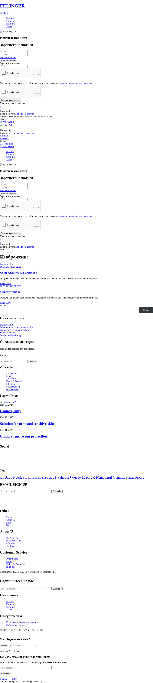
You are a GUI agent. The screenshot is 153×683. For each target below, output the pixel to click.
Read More (5, 283)
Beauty (9, 376)
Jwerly (75, 477)
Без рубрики (12, 389)
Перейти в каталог (24, 113)
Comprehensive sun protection (18, 272)
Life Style (10, 384)
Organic (119, 477)
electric (48, 477)
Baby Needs (13, 477)
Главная (4, 264)
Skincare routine (10, 291)
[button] (76, 108)
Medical (88, 477)
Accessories (11, 373)
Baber (2, 478)
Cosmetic (31, 478)
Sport (139, 477)
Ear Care (38, 478)
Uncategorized (13, 386)
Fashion (62, 477)
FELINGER (12, 6)
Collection (11, 378)
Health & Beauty (14, 381)
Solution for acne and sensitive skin (16, 327)
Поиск (3, 305)
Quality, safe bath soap (10, 335)
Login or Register (8, 679)
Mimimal (104, 477)
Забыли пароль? (8, 57)
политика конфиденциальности (76, 83)
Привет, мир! (6, 324)
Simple (130, 477)
